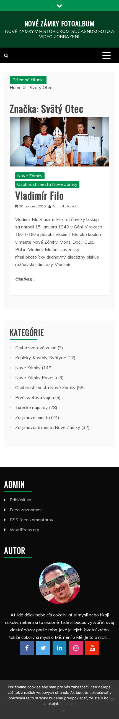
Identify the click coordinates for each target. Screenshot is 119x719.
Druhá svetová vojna (35, 347)
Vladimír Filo (39, 195)
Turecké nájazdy (31, 407)
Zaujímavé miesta (32, 417)
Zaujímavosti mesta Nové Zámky (47, 427)
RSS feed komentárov (31, 519)
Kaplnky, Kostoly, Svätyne (40, 357)
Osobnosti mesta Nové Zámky (47, 184)
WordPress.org (24, 529)
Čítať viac (68, 703)
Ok (55, 710)
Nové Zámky (30, 175)
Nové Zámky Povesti (36, 377)
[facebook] (27, 648)
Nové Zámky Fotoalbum (59, 23)
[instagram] (76, 648)
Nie (63, 710)
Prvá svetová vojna (34, 397)
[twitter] (43, 648)
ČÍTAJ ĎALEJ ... (25, 279)
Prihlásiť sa (20, 499)
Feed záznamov (26, 509)
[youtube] (92, 648)
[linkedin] (59, 648)
